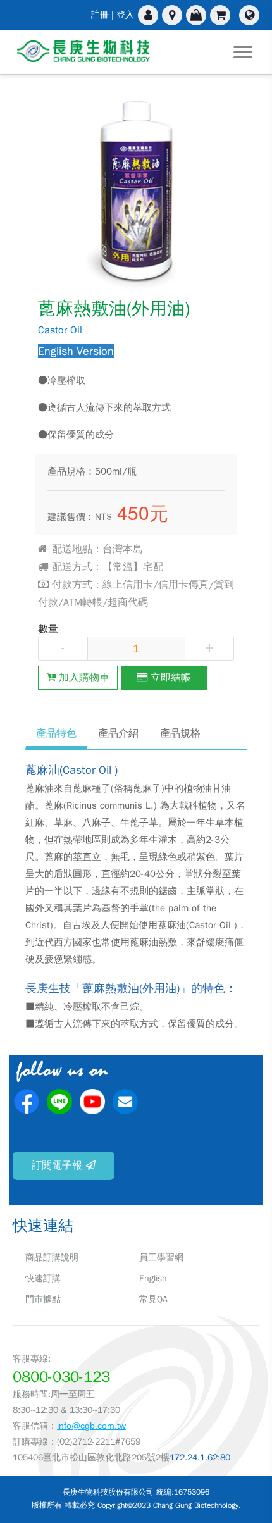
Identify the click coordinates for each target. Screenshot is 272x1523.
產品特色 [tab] (56, 733)
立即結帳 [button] (169, 677)
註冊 (100, 14)
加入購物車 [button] (82, 677)
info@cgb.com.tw (91, 1425)
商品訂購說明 (51, 1257)
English (153, 1278)
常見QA (153, 1299)
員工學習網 (161, 1257)
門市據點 (43, 1299)
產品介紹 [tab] (118, 733)
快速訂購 (43, 1278)
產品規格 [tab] (180, 733)
